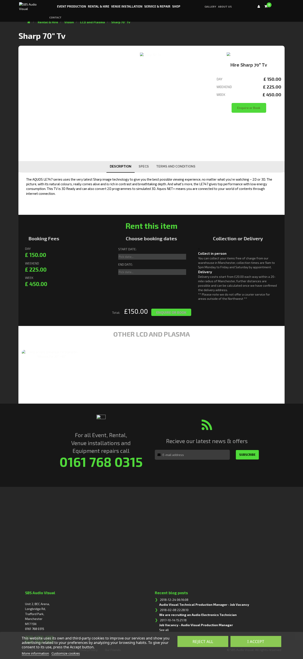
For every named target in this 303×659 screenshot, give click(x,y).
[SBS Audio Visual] (30, 5)
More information (35, 653)
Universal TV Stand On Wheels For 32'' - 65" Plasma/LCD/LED (46, 371)
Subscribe (247, 454)
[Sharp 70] (150, 54)
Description (120, 166)
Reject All (203, 641)
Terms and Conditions (175, 166)
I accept (255, 641)
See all (164, 630)
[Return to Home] (28, 22)
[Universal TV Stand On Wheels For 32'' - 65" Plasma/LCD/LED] (52, 354)
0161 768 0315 (34, 629)
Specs (144, 166)
